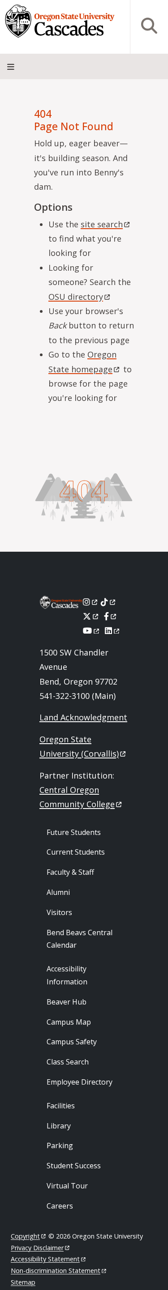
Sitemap (23, 1282)
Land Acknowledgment (83, 717)
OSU (75, 296)
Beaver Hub (66, 1002)
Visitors (59, 912)
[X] (91, 616)
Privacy (37, 1247)
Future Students (74, 832)
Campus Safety (72, 1042)
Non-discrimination (55, 1270)
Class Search (68, 1062)
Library (59, 1126)
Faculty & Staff (70, 872)
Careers (60, 1206)
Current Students (76, 852)
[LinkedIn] (113, 630)
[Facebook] (110, 616)
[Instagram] (91, 601)
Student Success (74, 1166)
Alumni (58, 892)
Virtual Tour (67, 1186)
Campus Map (69, 1022)
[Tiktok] (108, 601)
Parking (60, 1145)
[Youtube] (91, 630)
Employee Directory (79, 1082)
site (102, 224)
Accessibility (45, 1259)
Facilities (61, 1106)
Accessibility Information (67, 975)
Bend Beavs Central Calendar (79, 939)
